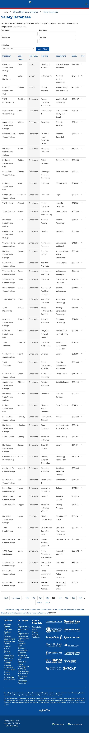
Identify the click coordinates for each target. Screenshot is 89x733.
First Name (5, 30)
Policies (21, 641)
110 (80, 598)
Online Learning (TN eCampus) (23, 666)
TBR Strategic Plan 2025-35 (23, 672)
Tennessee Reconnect (22, 682)
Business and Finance (9, 642)
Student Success (7, 673)
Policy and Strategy (8, 661)
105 (47, 598)
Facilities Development (9, 638)
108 (66, 598)
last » (47, 602)
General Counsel (7, 652)
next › (39, 602)
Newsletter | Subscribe (23, 651)
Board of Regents (7, 625)
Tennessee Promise (22, 677)
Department (5, 37)
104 (40, 598)
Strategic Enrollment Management (9, 667)
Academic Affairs (7, 633)
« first (5, 598)
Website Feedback (36, 636)
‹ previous (16, 598)
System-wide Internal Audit (9, 678)
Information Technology (9, 657)
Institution (5, 45)
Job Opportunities (23, 625)
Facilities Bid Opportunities (23, 637)
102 (27, 598)
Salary (74, 56)
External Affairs (7, 647)
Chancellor (8, 629)
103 (33, 598)
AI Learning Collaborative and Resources (23, 658)
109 (73, 598)
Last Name (43, 30)
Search (34, 629)
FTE (82, 56)
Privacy (35, 632)
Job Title (42, 37)
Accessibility (37, 627)
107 (60, 598)
